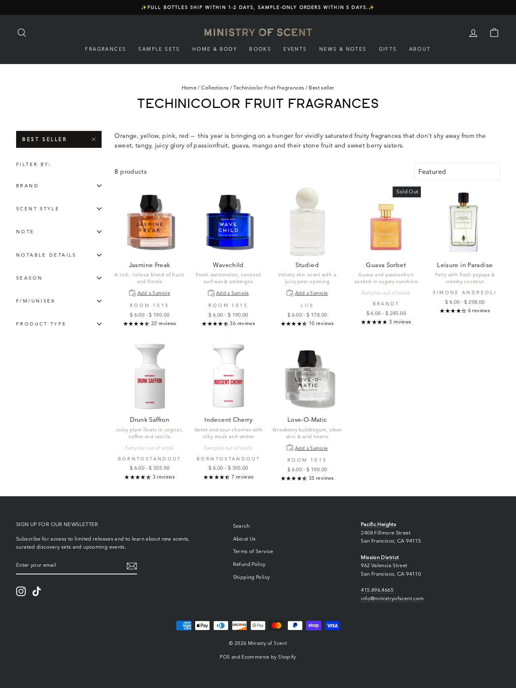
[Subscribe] (132, 566)
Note (25, 231)
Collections (215, 88)
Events (295, 49)
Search (241, 526)
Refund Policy (249, 564)
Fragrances (105, 49)
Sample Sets (159, 49)
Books (260, 49)
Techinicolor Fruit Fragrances (268, 88)
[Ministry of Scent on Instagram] (21, 591)
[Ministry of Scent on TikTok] (37, 591)
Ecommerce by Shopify (268, 657)
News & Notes (343, 49)
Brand (27, 186)
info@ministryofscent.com (392, 598)
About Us (244, 539)
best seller (44, 139)
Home (189, 88)
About (420, 49)
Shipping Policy (251, 577)
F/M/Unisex (36, 301)
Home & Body (214, 49)
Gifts (388, 49)
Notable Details (46, 255)
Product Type (41, 324)
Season (29, 278)
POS (225, 657)
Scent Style (38, 208)
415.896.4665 (377, 590)
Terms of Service (253, 551)
